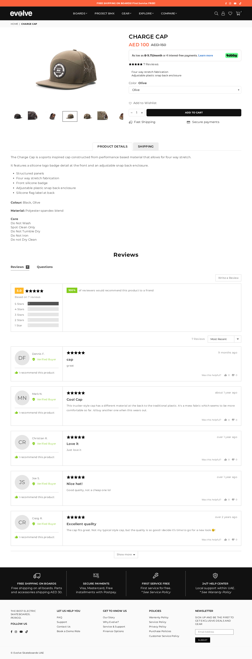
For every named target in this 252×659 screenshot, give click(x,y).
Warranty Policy (159, 617)
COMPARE (168, 13)
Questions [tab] (45, 267)
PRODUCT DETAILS (112, 146)
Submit (202, 640)
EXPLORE (145, 13)
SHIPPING (146, 146)
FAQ (59, 617)
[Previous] (16, 71)
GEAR (125, 13)
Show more (124, 554)
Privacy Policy (157, 626)
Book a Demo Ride (68, 631)
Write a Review (228, 278)
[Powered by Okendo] (27, 279)
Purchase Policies (160, 631)
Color (138, 83)
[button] (238, 13)
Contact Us (63, 626)
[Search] (216, 13)
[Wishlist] (230, 13)
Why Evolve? (111, 621)
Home (14, 23)
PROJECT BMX (104, 13)
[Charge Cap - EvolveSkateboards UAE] (35, 116)
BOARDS (79, 13)
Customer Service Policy (164, 635)
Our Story (109, 617)
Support (62, 621)
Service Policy (157, 621)
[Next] (118, 71)
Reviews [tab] (19, 267)
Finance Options (113, 631)
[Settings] (223, 13)
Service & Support (114, 626)
